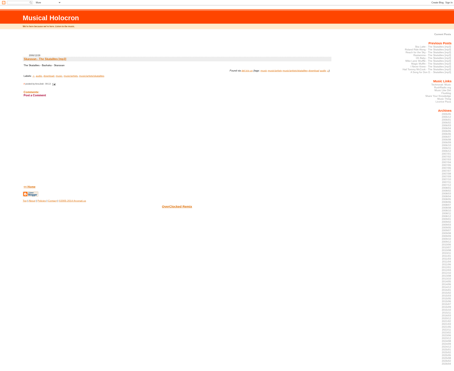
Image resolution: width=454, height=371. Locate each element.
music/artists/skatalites (295, 70)
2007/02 (446, 156)
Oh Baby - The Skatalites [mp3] (433, 58)
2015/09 (446, 307)
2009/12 (446, 241)
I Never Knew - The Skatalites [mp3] (431, 66)
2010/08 (446, 250)
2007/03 (446, 159)
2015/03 (446, 295)
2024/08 (446, 341)
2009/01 (446, 219)
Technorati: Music (441, 84)
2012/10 (446, 273)
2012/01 (446, 267)
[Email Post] (53, 84)
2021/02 (446, 321)
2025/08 (446, 358)
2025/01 (446, 349)
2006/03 (446, 125)
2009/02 (446, 221)
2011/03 (446, 258)
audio (323, 70)
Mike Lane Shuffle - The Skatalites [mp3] (428, 60)
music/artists (275, 70)
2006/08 (446, 139)
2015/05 (446, 298)
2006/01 (446, 119)
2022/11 (446, 329)
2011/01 (446, 255)
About (32, 200)
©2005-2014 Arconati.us (72, 200)
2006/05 (446, 131)
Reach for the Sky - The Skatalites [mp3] (428, 52)
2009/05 (446, 227)
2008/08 (446, 207)
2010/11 (446, 253)
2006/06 (446, 133)
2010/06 (446, 244)
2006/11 (446, 148)
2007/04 (446, 162)
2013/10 (446, 278)
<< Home (29, 186)
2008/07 (446, 204)
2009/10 (446, 238)
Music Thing (444, 98)
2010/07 (446, 247)
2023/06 (446, 335)
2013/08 (446, 275)
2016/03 (446, 315)
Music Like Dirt (442, 90)
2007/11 (446, 182)
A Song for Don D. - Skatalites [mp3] (431, 72)
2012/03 (446, 270)
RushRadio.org (442, 87)
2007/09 (446, 176)
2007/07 (446, 170)
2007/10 (446, 179)
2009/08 (446, 233)
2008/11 (446, 213)
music (264, 70)
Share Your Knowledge (438, 96)
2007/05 (446, 165)
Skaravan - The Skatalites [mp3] (45, 58)
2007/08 (446, 173)
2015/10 (446, 309)
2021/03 (446, 324)
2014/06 (446, 284)
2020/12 (446, 318)
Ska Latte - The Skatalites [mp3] (433, 46)
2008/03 (446, 193)
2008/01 (446, 187)
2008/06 (446, 202)
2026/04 (446, 363)
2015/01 (446, 290)
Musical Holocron (51, 18)
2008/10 (446, 210)
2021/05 (446, 326)
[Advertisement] (177, 43)
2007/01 (446, 153)
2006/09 (446, 142)
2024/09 (446, 343)
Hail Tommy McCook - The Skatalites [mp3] (427, 69)
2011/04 (446, 261)
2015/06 (446, 301)
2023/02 (446, 332)
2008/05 (446, 199)
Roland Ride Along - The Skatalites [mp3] (428, 49)
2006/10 (446, 145)
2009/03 (446, 224)
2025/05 (446, 355)
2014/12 (446, 287)
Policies (41, 200)
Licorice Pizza (443, 101)
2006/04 (446, 128)
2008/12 (446, 216)
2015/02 (446, 292)
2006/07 (446, 136)
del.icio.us (247, 70)
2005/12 (446, 116)
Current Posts (442, 34)
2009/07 (446, 230)
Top (25, 200)
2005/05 (446, 114)
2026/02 (446, 360)
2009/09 (446, 236)
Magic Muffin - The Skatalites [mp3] (431, 63)
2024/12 (446, 346)
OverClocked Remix (177, 206)
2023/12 (446, 338)
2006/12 (446, 150)
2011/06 (446, 264)
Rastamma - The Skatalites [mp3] (432, 55)
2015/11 (446, 312)
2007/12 (446, 185)
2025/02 (446, 352)
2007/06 (446, 168)
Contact (52, 200)
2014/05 (446, 281)
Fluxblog (446, 93)
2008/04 (446, 196)
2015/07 (446, 304)
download (313, 70)
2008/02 (446, 190)
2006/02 (446, 122)
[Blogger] (30, 196)
